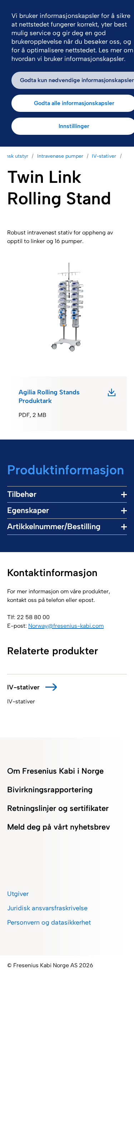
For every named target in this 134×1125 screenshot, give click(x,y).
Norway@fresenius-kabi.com (66, 625)
